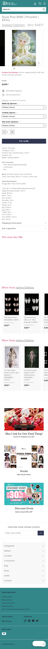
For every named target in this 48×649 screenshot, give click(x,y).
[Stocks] (24, 457)
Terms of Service (8, 603)
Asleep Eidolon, (31, 72)
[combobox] (24, 107)
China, (4, 75)
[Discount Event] (24, 494)
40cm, (22, 72)
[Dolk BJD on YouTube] (33, 621)
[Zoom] (39, 63)
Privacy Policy (7, 597)
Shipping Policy (7, 606)
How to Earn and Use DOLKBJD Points (16, 609)
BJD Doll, (41, 72)
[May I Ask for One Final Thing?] (24, 419)
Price (4, 80)
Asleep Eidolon (13, 25)
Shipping (5, 100)
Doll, (9, 75)
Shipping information (12, 223)
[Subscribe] (41, 533)
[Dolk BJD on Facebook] (29, 621)
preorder (18, 75)
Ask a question (9, 228)
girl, (12, 75)
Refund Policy (7, 600)
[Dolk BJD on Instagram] (25, 621)
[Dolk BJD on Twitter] (37, 621)
